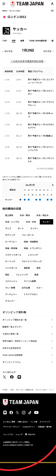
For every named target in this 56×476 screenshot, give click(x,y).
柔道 (36, 274)
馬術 (7, 274)
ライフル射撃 (30, 281)
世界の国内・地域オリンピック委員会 (19, 340)
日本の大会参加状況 (11, 347)
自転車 (27, 267)
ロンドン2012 (41, 390)
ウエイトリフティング (32, 261)
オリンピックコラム (11, 362)
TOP (4, 40)
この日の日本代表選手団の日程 (27, 61)
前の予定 (9, 51)
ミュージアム (8, 434)
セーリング (10, 261)
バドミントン (11, 281)
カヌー (39, 287)
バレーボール (28, 234)
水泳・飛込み (42, 215)
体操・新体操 (11, 248)
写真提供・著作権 (44, 426)
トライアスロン (31, 294)
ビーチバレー (11, 241)
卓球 (38, 267)
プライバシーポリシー (11, 426)
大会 (12, 390)
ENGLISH (31, 434)
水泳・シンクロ (12, 221)
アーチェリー (11, 294)
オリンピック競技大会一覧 (14, 319)
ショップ (19, 434)
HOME (4, 390)
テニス (8, 228)
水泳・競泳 (25, 215)
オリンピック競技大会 (24, 390)
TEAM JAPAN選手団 (38, 40)
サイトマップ (45, 421)
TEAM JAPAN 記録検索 (12, 355)
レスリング (33, 254)
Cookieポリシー (29, 426)
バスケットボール (13, 254)
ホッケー (34, 228)
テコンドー (10, 300)
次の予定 (47, 51)
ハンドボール (11, 267)
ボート (21, 228)
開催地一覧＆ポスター (12, 326)
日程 (13, 40)
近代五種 (26, 287)
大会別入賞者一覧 (10, 333)
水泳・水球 (31, 221)
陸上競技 (9, 215)
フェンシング (22, 274)
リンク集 (33, 421)
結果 (22, 40)
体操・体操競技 (31, 241)
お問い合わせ (23, 421)
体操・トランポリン (33, 248)
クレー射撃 (10, 287)
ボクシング (10, 234)
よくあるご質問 (9, 421)
